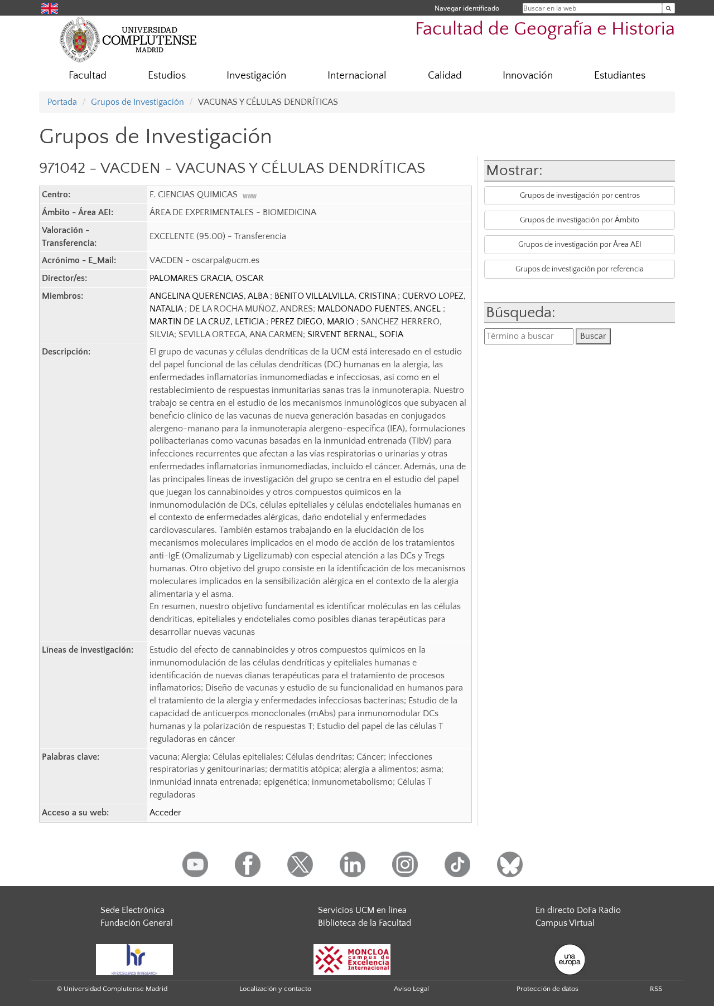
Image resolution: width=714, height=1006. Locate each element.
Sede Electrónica (132, 910)
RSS (656, 989)
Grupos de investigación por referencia (579, 269)
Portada (62, 102)
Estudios (167, 75)
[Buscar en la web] (668, 8)
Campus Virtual (565, 923)
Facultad (88, 75)
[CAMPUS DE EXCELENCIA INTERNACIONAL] (351, 959)
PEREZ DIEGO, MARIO (313, 322)
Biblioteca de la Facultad (364, 923)
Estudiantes (619, 75)
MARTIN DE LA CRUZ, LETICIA (207, 322)
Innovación (528, 75)
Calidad (445, 75)
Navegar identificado (467, 8)
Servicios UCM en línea (362, 910)
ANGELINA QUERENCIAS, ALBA (209, 296)
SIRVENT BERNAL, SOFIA (355, 334)
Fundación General (136, 923)
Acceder (165, 813)
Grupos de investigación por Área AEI (579, 244)
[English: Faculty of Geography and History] (49, 7)
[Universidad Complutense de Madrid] (128, 39)
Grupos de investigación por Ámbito (579, 220)
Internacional (357, 75)
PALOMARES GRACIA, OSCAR (206, 278)
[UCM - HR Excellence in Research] (134, 959)
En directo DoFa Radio (578, 910)
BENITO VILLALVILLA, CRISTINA (336, 296)
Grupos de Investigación (137, 102)
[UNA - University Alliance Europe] (569, 959)
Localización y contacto (275, 989)
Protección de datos (547, 989)
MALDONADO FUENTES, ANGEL (380, 309)
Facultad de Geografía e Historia (545, 29)
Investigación (256, 75)
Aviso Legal (411, 989)
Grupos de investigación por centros (580, 195)
